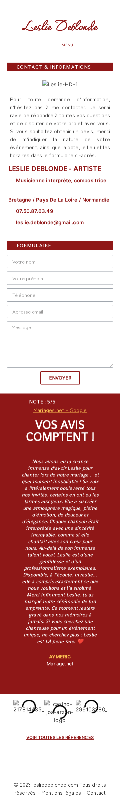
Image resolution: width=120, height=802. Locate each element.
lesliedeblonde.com (55, 784)
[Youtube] (77, 8)
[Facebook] (42, 8)
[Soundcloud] (54, 8)
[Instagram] (66, 8)
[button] (54, 45)
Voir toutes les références (60, 737)
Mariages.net (48, 410)
